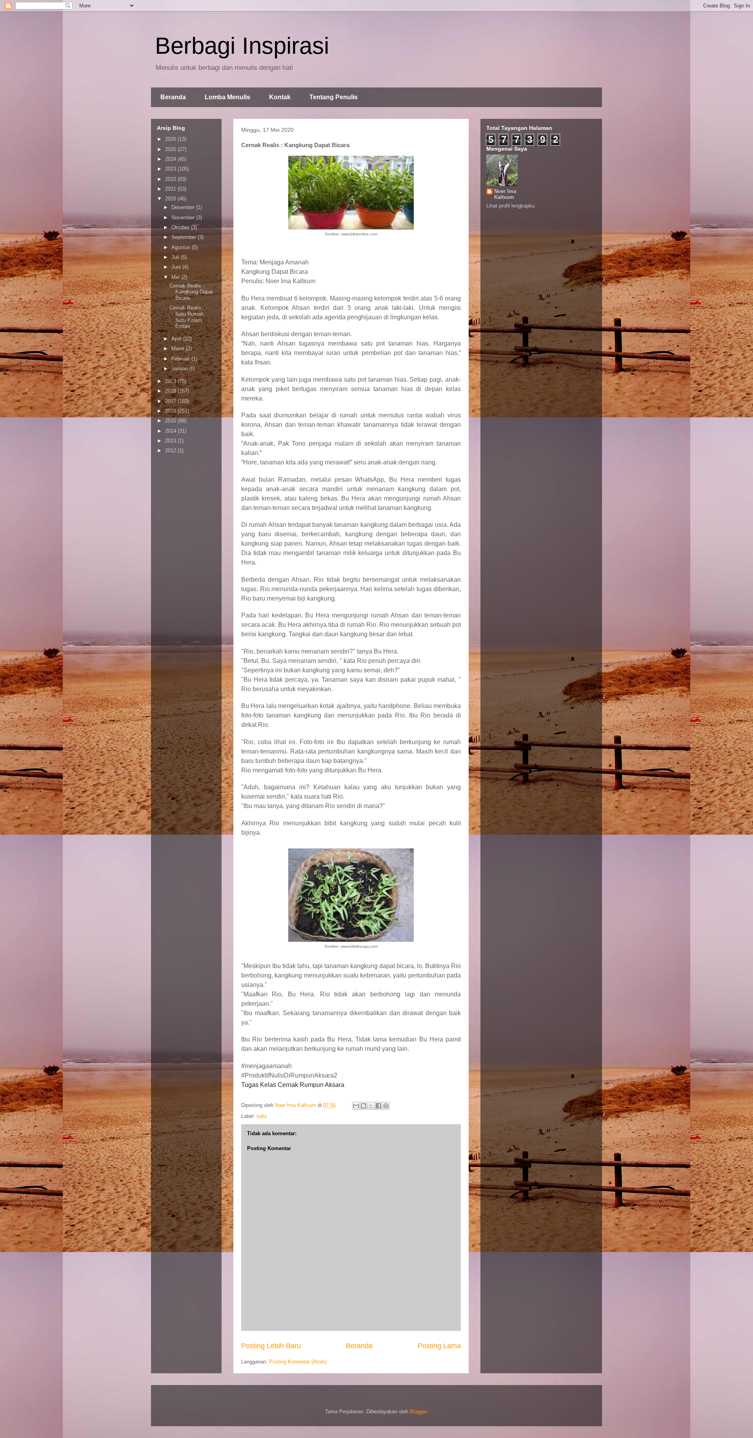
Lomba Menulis (227, 97)
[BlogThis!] (363, 1106)
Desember (183, 207)
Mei (176, 277)
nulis (261, 1116)
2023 (171, 169)
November (183, 217)
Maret (178, 348)
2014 (171, 431)
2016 (171, 411)
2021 (171, 189)
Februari (181, 359)
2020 (171, 199)
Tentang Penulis (333, 97)
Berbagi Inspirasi (242, 46)
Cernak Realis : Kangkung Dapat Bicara (191, 292)
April (177, 339)
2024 (171, 159)
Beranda (173, 97)
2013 (171, 441)
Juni (176, 267)
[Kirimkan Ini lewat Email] (356, 1106)
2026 (171, 139)
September (184, 237)
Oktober (181, 227)
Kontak (280, 97)
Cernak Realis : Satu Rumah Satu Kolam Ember (186, 317)
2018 (171, 391)
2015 (171, 421)
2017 (171, 401)
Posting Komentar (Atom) (298, 1362)
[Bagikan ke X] (371, 1106)
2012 (171, 450)
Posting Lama (439, 1346)
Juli (176, 257)
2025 (171, 149)
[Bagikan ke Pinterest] (386, 1106)
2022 (171, 179)
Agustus (181, 247)
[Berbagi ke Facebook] (378, 1106)
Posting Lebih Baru (271, 1346)
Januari (180, 368)
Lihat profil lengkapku (510, 206)
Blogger (418, 1411)
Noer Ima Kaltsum (505, 194)
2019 (171, 381)
